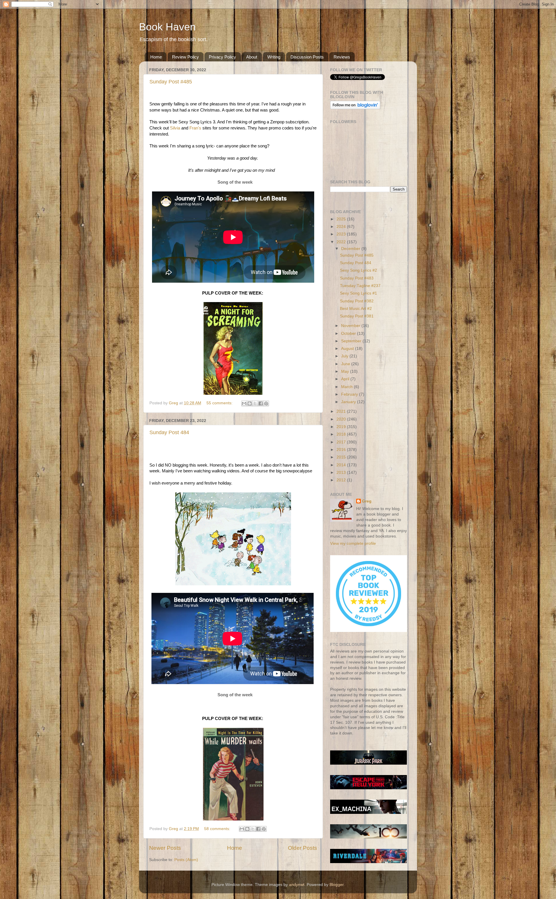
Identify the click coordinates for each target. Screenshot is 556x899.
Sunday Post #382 (357, 301)
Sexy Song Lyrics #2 (358, 270)
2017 (341, 442)
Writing (273, 56)
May (345, 371)
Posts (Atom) (186, 860)
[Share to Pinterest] (266, 403)
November (351, 326)
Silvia (175, 127)
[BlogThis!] (250, 403)
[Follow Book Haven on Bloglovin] (355, 108)
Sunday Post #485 (170, 82)
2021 (341, 411)
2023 (341, 234)
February (350, 394)
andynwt (296, 884)
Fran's (195, 127)
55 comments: (220, 403)
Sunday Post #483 (357, 278)
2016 (341, 449)
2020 (341, 419)
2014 (341, 465)
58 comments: (217, 829)
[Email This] (244, 403)
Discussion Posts (307, 56)
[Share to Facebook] (261, 403)
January (349, 402)
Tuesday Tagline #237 (360, 286)
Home (156, 56)
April (345, 379)
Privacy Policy (222, 56)
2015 (341, 457)
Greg (367, 501)
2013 (341, 472)
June (346, 364)
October (349, 333)
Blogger (336, 884)
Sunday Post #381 (357, 316)
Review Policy (185, 56)
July (345, 356)
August (348, 348)
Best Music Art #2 (356, 308)
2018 (341, 434)
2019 (341, 427)
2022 (341, 242)
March (347, 387)
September (352, 341)
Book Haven (167, 27)
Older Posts (302, 848)
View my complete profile (353, 543)
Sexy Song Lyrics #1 (358, 293)
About (251, 56)
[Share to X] (255, 403)
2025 (341, 219)
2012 (341, 480)
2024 (341, 226)
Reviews (342, 56)
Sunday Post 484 (169, 432)
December (351, 248)
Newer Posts (165, 848)
